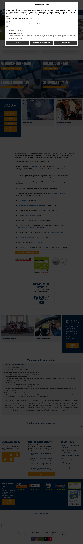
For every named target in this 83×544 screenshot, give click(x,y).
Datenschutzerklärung (52, 14)
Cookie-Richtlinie (63, 14)
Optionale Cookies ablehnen (41, 42)
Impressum (9, 16)
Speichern (18, 42)
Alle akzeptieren (65, 42)
